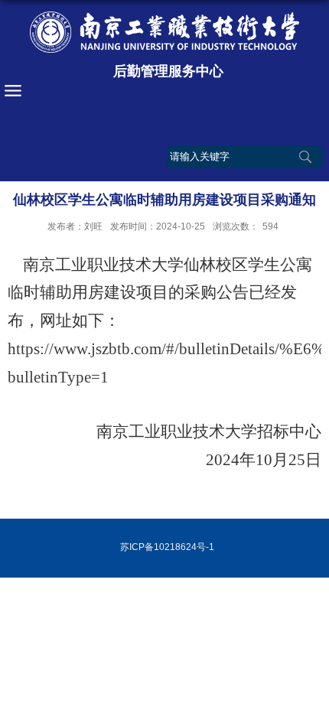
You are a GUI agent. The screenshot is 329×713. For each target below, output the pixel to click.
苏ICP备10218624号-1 (167, 547)
